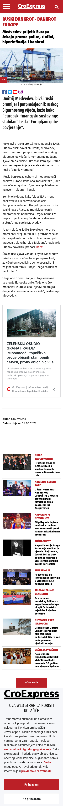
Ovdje (47, 762)
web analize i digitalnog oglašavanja (27, 749)
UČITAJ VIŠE (31, 682)
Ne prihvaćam (31, 799)
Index (39, 247)
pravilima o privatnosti (36, 771)
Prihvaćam (31, 784)
